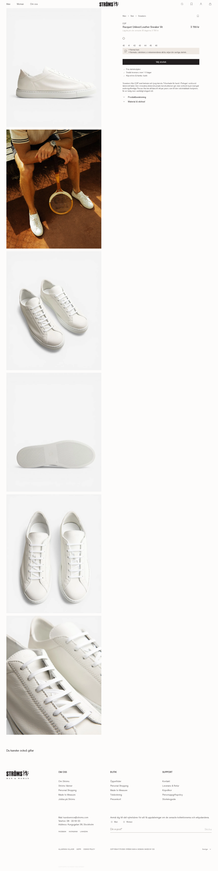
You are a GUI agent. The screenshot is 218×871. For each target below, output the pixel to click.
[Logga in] (200, 4)
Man (8, 4)
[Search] (182, 4)
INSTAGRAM (73, 832)
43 (140, 45)
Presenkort (115, 799)
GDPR (79, 849)
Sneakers (142, 16)
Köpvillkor (167, 790)
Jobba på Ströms (66, 799)
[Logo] (109, 4)
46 (156, 45)
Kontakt (166, 781)
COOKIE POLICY (89, 849)
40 (124, 45)
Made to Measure (66, 794)
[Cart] (210, 4)
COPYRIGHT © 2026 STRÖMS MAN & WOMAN (127, 849)
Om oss (34, 4)
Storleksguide (169, 799)
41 (129, 45)
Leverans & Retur (170, 785)
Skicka (208, 829)
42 (134, 45)
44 (145, 45)
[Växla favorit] (197, 16)
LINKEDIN (84, 832)
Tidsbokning (116, 794)
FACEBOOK (62, 832)
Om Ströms (63, 781)
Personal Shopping (67, 790)
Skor (132, 16)
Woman (20, 4)
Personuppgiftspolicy (172, 794)
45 (151, 45)
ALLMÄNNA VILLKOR (66, 849)
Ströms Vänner (65, 785)
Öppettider (115, 781)
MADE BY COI (149, 849)
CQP (124, 23)
